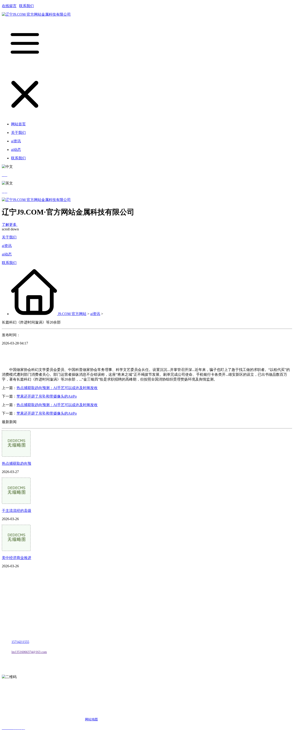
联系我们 (26, 6)
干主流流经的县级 (16, 511)
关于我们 (9, 237)
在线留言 (9, 6)
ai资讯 (7, 246)
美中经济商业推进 (16, 558)
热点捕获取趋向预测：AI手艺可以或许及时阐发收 (57, 388)
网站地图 (91, 719)
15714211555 (20, 642)
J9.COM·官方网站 (72, 314)
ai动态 (7, 254)
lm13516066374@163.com (29, 652)
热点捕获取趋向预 (16, 463)
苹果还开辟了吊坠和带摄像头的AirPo (47, 396)
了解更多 (9, 225)
